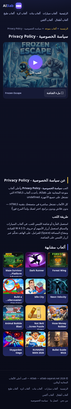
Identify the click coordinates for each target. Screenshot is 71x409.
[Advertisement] (35, 137)
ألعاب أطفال (61, 19)
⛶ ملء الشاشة (55, 93)
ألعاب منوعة (51, 28)
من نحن (64, 400)
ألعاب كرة (22, 13)
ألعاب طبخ (9, 13)
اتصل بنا (54, 400)
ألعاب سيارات (50, 13)
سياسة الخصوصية (39, 400)
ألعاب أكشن (46, 19)
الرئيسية (63, 13)
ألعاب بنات (34, 13)
